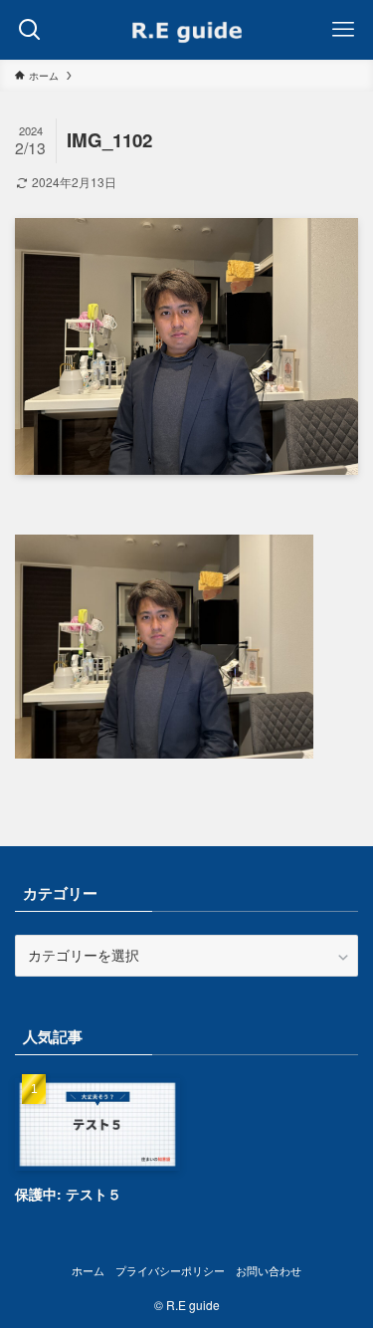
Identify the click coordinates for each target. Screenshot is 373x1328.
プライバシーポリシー (170, 1270)
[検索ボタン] (30, 30)
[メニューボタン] (343, 30)
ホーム (88, 1270)
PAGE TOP (344, 1269)
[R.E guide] (187, 30)
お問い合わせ (268, 1270)
